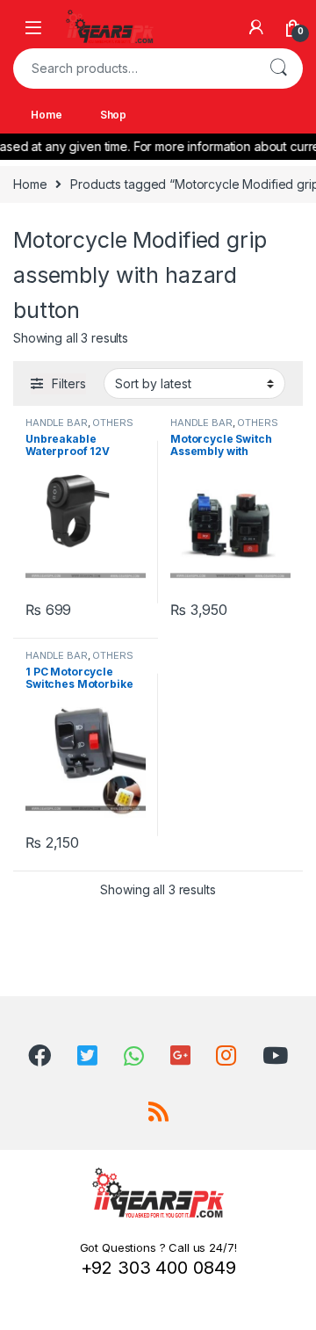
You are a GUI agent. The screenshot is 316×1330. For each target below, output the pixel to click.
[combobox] (133, 68)
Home (46, 114)
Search (278, 68)
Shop (113, 114)
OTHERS (112, 422)
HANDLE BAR (56, 422)
